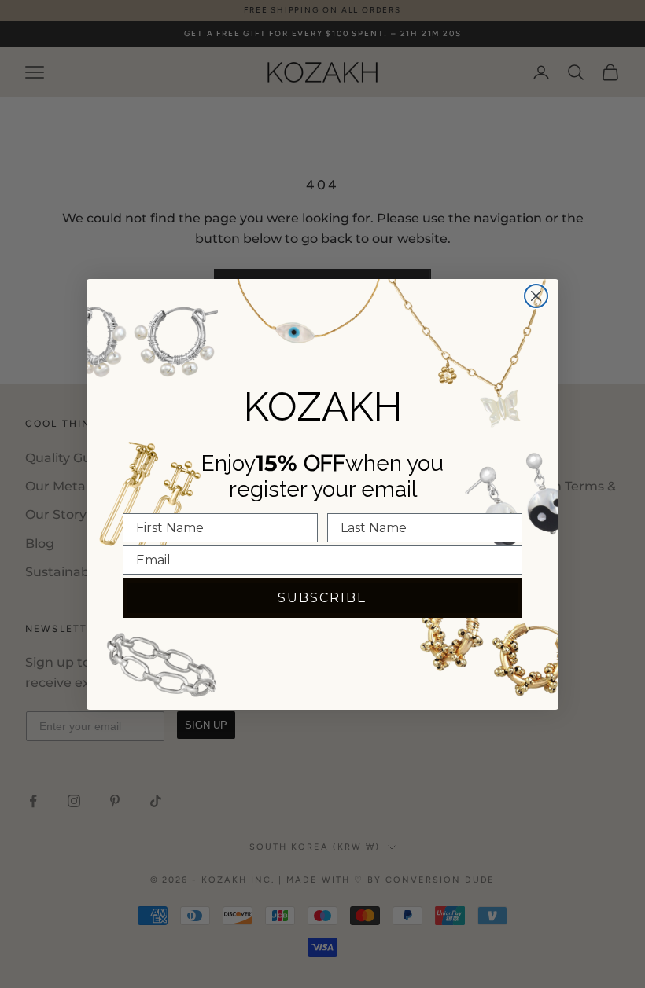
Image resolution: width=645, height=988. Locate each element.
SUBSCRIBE (322, 597)
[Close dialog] (536, 296)
